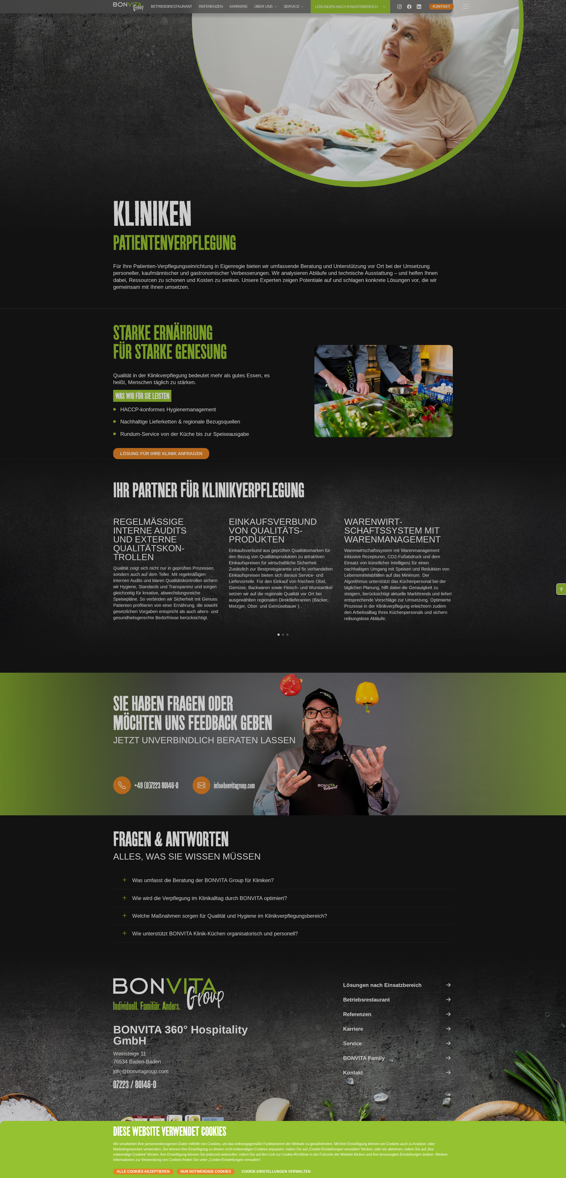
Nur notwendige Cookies (205, 1171)
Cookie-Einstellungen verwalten (276, 1171)
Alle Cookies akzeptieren (143, 1171)
